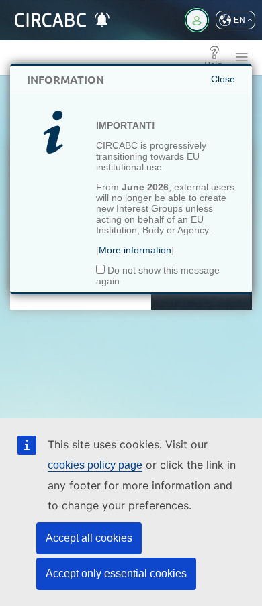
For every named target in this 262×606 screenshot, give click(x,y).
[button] (235, 20)
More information (135, 250)
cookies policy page (95, 465)
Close (223, 79)
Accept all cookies (89, 538)
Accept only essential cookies (116, 573)
